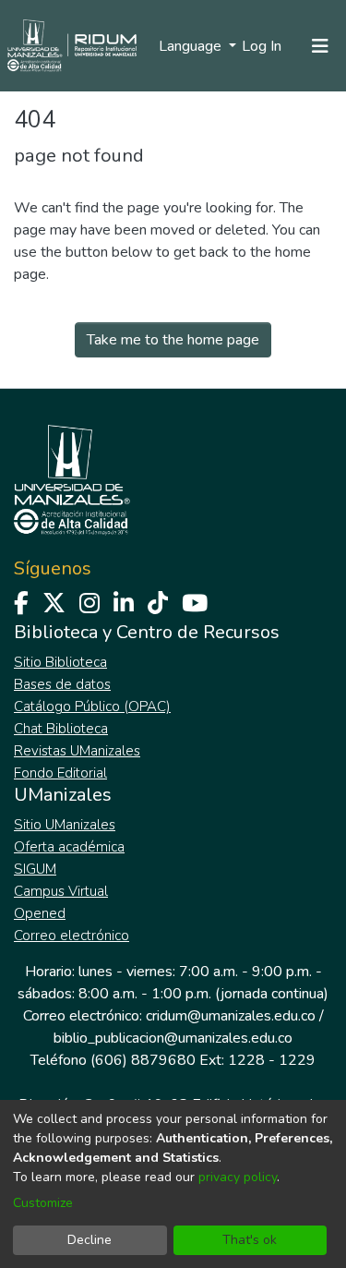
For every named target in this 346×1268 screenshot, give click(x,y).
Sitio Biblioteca (60, 662)
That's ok (249, 1240)
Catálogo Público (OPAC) (92, 706)
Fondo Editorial (60, 773)
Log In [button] (262, 46)
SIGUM (35, 869)
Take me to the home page (173, 340)
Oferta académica (69, 847)
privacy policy (237, 1177)
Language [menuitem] (192, 46)
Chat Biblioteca (61, 728)
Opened (40, 913)
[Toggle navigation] (320, 46)
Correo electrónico (71, 935)
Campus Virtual (61, 891)
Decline (89, 1240)
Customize (43, 1203)
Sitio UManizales (64, 824)
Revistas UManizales (77, 751)
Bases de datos (62, 684)
